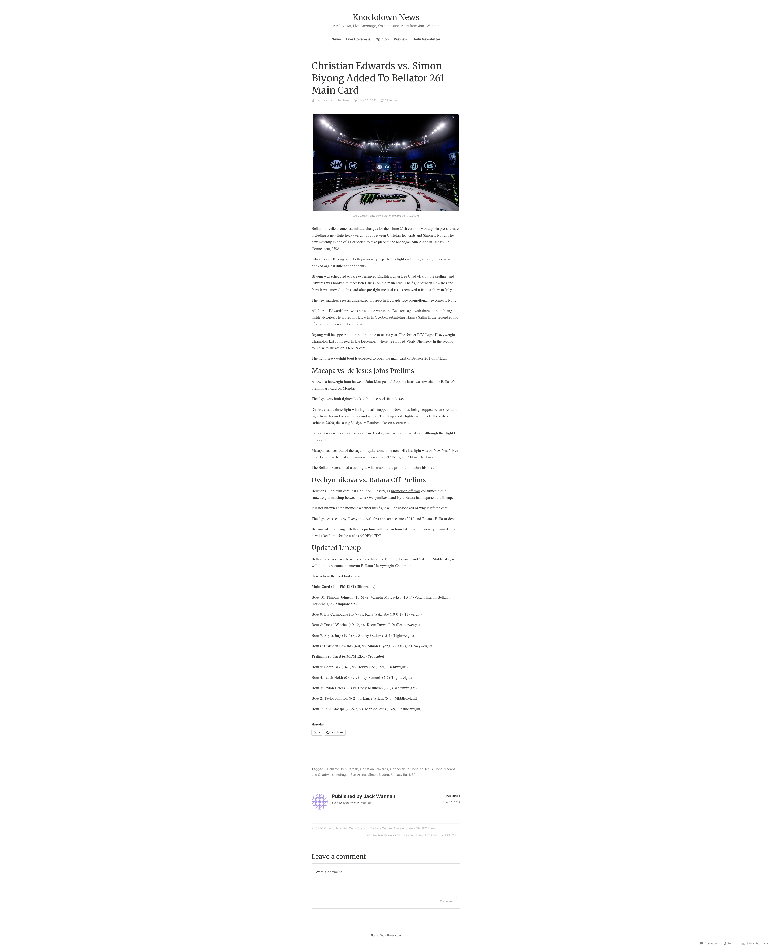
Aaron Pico (337, 415)
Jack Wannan (324, 100)
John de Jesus (422, 769)
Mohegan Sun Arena (350, 775)
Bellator (333, 769)
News (336, 39)
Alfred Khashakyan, (408, 432)
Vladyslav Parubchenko (369, 422)
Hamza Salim (416, 317)
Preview (400, 39)
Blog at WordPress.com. (386, 935)
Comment (446, 901)
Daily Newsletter (426, 39)
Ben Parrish (349, 769)
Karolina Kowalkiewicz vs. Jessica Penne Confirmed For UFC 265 (411, 836)
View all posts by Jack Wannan (351, 803)
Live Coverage (358, 39)
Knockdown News (386, 17)
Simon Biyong (378, 775)
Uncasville (399, 775)
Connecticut (399, 769)
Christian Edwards (374, 769)
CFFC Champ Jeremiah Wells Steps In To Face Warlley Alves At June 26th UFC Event (373, 829)
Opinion (382, 39)
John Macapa (445, 769)
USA (412, 775)
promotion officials (405, 490)
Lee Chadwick (322, 775)
